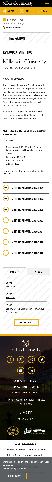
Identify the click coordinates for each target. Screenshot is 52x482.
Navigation (17, 38)
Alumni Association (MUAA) (16, 23)
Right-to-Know (13, 455)
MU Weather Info (26, 419)
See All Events (26, 322)
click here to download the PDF (18, 115)
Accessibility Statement (14, 449)
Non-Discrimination (37, 449)
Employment (19, 380)
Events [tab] (14, 271)
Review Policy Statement (15, 468)
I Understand (15, 475)
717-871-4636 (25, 404)
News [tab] (38, 271)
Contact (36, 392)
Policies (34, 380)
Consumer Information (33, 455)
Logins (35, 386)
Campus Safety (19, 392)
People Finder (20, 386)
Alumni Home (16, 19)
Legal (17, 443)
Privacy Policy (29, 443)
